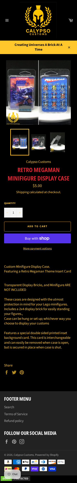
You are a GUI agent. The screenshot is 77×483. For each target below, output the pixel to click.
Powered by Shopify (47, 455)
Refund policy (14, 420)
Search (9, 407)
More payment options (37, 249)
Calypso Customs (24, 455)
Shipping (22, 192)
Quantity (9, 203)
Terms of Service (16, 414)
